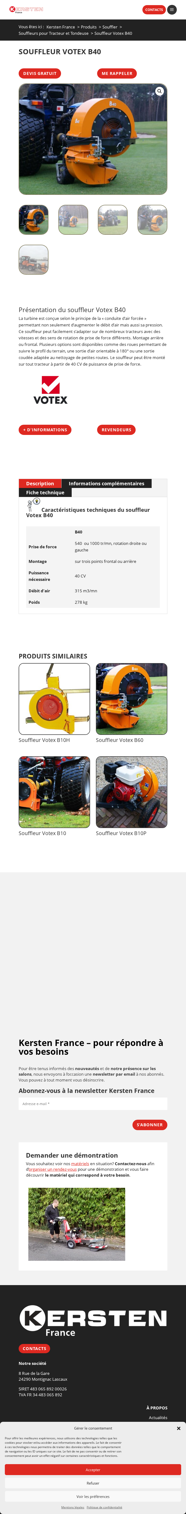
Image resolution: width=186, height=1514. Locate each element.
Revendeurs (116, 430)
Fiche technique (45, 492)
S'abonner (150, 1124)
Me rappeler (117, 73)
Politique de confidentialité (104, 1507)
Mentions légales (72, 1507)
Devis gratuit (40, 73)
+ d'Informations (45, 430)
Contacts (34, 1348)
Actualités (158, 1417)
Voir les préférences (93, 1496)
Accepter (93, 1469)
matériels (80, 1163)
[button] (178, 1428)
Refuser (93, 1483)
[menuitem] (152, 9)
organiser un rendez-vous (53, 1169)
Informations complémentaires (106, 483)
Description (40, 483)
